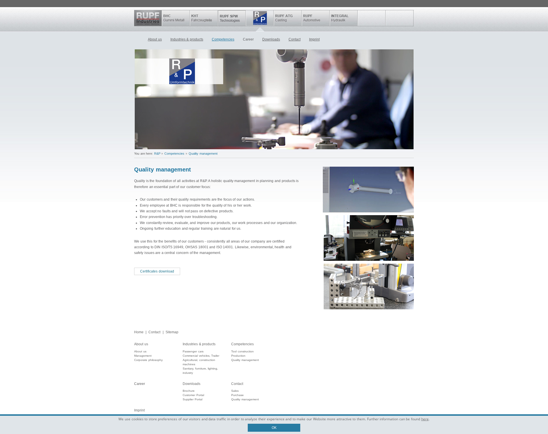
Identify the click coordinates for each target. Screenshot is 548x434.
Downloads (271, 39)
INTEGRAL (344, 18)
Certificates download (157, 271)
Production (238, 355)
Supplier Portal (192, 399)
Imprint (314, 39)
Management (143, 355)
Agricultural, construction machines (199, 362)
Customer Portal (193, 395)
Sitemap (172, 332)
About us (155, 39)
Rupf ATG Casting (288, 18)
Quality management (203, 153)
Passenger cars (193, 351)
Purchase (237, 395)
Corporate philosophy (148, 360)
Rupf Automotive (316, 18)
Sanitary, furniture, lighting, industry (200, 370)
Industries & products (186, 39)
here (425, 419)
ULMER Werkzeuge (372, 18)
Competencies (223, 39)
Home (139, 40)
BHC (176, 18)
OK (274, 428)
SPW (232, 18)
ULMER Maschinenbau (400, 18)
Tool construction (242, 351)
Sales (235, 390)
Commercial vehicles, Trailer (201, 355)
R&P (260, 18)
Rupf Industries (148, 18)
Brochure (189, 390)
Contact (295, 39)
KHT (204, 18)
